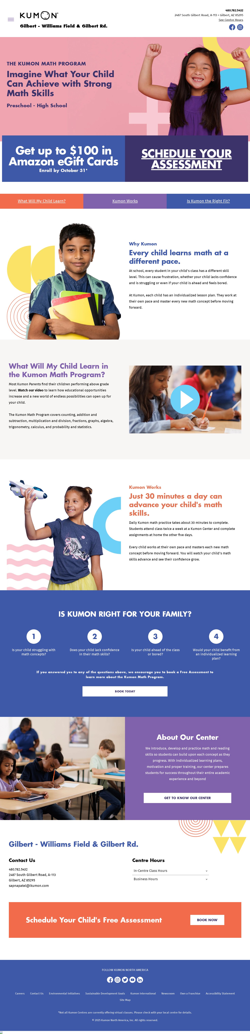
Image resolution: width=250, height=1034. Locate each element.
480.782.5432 (234, 10)
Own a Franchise (190, 993)
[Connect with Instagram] (240, 29)
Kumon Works (125, 201)
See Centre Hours (231, 20)
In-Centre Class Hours (150, 871)
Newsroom (168, 993)
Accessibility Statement (220, 993)
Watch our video (31, 390)
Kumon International (143, 993)
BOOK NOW (207, 920)
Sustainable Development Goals (105, 993)
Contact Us (37, 993)
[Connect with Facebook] (232, 29)
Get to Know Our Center (187, 798)
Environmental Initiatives (64, 993)
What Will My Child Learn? (42, 201)
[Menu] (12, 20)
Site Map (125, 1000)
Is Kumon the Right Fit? (208, 201)
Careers (20, 993)
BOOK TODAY (125, 691)
